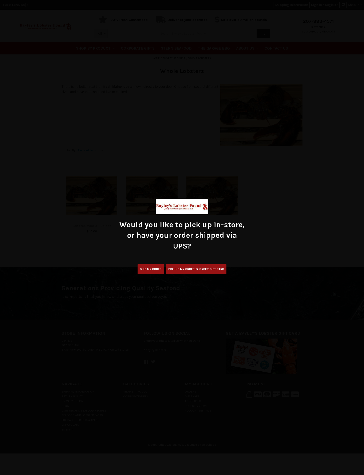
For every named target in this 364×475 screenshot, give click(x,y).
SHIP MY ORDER (151, 269)
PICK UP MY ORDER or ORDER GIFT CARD (196, 269)
